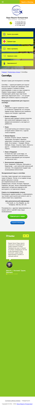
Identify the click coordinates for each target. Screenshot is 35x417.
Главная (4, 72)
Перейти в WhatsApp (27, 2)
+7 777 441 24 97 (20, 25)
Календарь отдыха (14, 72)
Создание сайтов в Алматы (12, 400)
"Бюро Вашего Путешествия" (24, 404)
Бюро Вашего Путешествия (17, 18)
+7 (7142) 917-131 (20, 23)
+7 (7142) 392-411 (20, 22)
